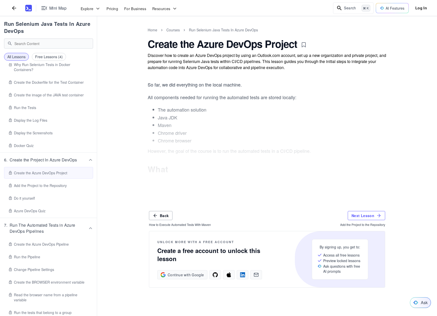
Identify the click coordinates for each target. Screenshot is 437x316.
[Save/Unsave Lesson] (304, 45)
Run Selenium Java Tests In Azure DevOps (47, 27)
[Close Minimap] (97, 35)
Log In (421, 8)
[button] (48, 160)
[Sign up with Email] (256, 274)
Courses (173, 29)
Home (152, 29)
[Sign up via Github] (215, 274)
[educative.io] (28, 8)
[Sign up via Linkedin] (242, 274)
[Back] (14, 8)
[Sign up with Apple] (229, 274)
